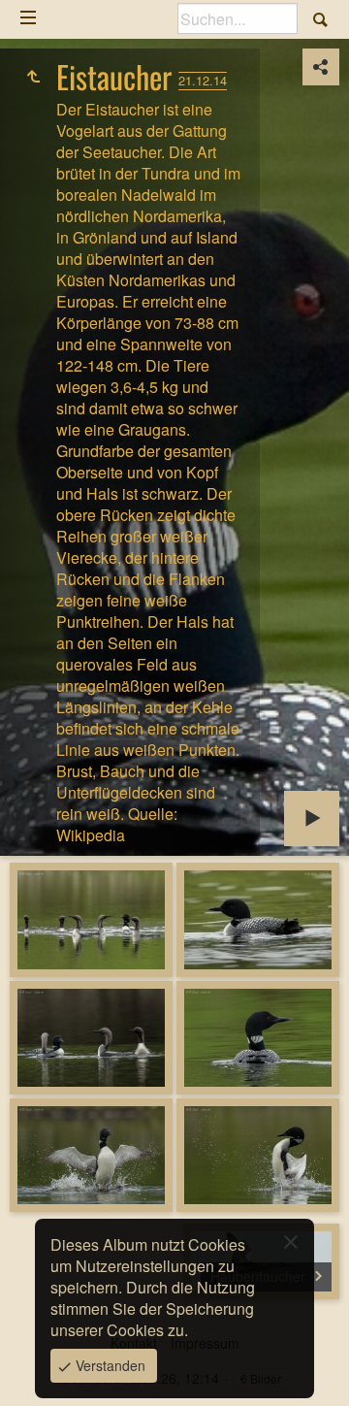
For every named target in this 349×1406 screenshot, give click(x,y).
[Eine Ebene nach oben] (33, 76)
